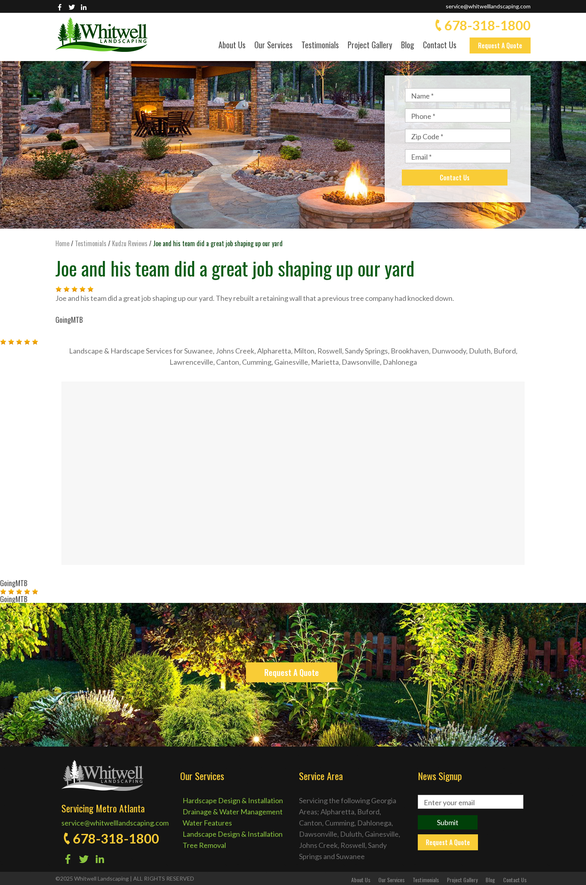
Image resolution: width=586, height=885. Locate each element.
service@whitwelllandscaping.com (488, 6)
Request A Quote (500, 45)
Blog (407, 46)
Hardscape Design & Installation (233, 800)
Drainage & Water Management (233, 811)
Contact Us (439, 46)
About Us (232, 46)
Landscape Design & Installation (233, 834)
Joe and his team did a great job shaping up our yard (235, 268)
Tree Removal (204, 845)
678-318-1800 (487, 25)
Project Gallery (370, 46)
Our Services (273, 46)
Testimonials (320, 46)
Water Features (207, 822)
